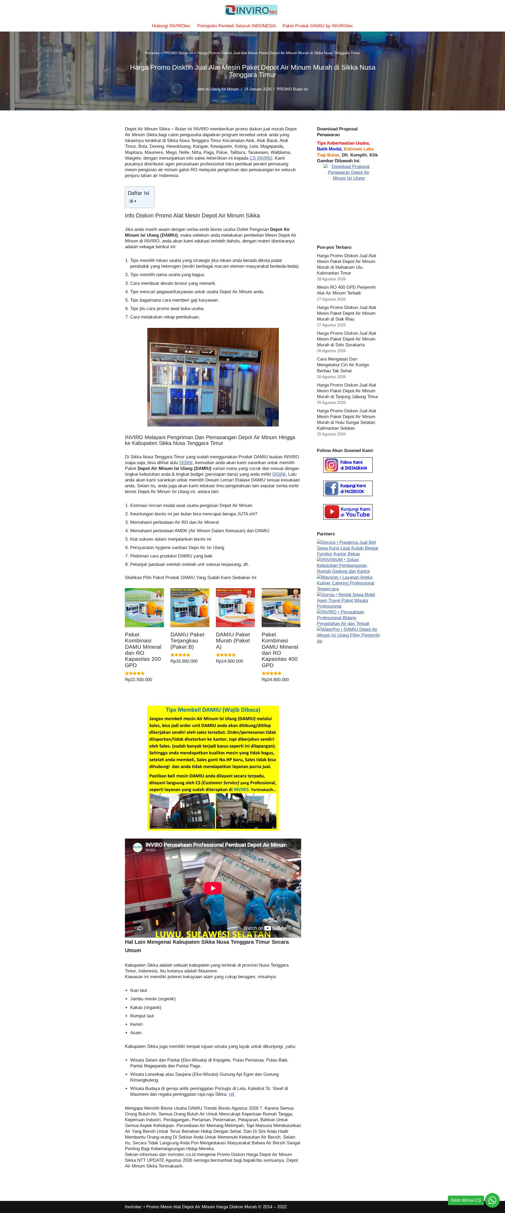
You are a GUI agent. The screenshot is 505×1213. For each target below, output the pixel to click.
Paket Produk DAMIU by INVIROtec (317, 25)
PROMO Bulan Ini (178, 53)
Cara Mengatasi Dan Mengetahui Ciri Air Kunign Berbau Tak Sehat (343, 365)
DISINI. (279, 474)
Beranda (152, 53)
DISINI (186, 462)
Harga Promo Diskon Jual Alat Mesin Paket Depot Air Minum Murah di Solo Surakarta (346, 339)
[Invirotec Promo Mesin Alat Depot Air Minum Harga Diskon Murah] (252, 10)
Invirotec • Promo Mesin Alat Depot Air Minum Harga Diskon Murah (191, 1206)
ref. (232, 1094)
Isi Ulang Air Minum (222, 89)
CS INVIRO (261, 158)
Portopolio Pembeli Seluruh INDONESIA (236, 25)
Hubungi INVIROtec (171, 25)
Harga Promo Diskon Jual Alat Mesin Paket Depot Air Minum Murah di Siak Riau (346, 313)
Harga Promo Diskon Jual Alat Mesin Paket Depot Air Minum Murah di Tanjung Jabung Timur (347, 391)
